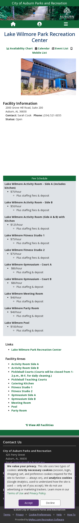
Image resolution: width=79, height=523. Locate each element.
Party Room (19, 410)
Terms (6, 514)
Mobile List (39, 52)
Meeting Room (21, 402)
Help (59, 514)
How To (71, 514)
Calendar (44, 48)
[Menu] (66, 24)
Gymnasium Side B (23, 399)
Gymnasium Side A (23, 395)
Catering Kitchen (22, 383)
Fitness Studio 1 (21, 387)
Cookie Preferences (40, 514)
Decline (50, 503)
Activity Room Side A (25, 364)
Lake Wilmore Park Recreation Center (36, 349)
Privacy (20, 514)
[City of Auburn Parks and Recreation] (39, 13)
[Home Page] (13, 24)
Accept (29, 503)
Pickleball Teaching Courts (29, 379)
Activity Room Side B (25, 368)
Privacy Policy (37, 493)
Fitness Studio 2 (21, 391)
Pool (14, 406)
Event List (61, 48)
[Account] (39, 24)
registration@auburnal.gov (29, 462)
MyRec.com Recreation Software (46, 519)
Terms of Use (15, 493)
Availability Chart (21, 48)
